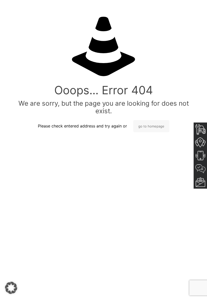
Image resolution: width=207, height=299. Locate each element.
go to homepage (151, 126)
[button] (11, 288)
